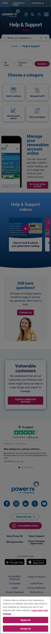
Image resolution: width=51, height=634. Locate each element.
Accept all (25, 628)
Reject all (25, 620)
